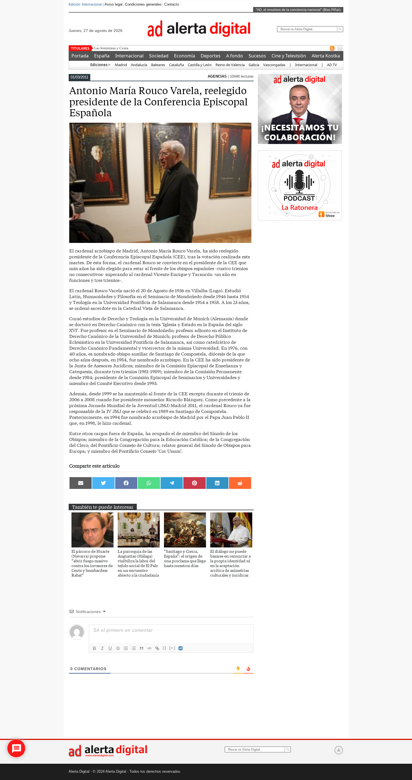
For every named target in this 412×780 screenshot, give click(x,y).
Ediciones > (100, 64)
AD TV (332, 64)
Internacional (129, 56)
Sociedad (158, 56)
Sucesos (257, 56)
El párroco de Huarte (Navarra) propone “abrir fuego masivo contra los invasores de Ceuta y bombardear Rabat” (92, 563)
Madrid (120, 64)
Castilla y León (200, 64)
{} (164, 648)
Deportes (211, 56)
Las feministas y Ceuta (111, 48)
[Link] (157, 648)
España (102, 56)
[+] (172, 648)
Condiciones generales (143, 4)
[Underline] (110, 648)
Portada (80, 56)
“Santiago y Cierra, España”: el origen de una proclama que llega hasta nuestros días (185, 558)
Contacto (171, 4)
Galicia (254, 64)
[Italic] (102, 648)
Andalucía (139, 64)
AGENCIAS (218, 76)
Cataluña (176, 64)
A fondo (234, 56)
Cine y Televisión (289, 56)
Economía (184, 56)
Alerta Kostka (326, 56)
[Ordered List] (126, 648)
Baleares (158, 64)
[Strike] (118, 648)
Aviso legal (113, 4)
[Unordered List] (134, 648)
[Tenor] (181, 648)
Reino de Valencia (230, 64)
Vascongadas (274, 64)
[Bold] (94, 648)
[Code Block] (149, 648)
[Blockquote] (141, 648)
